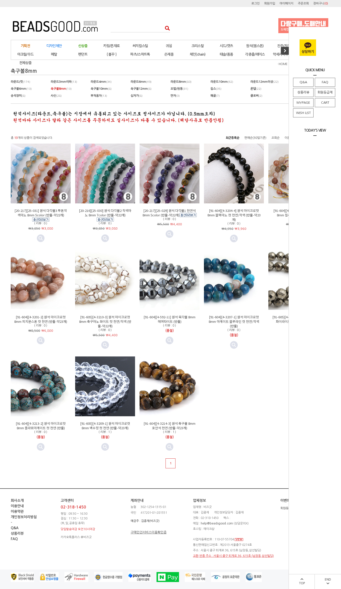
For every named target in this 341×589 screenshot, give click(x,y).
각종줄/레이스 (255, 54)
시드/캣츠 (226, 46)
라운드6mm (141, 81)
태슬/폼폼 (226, 54)
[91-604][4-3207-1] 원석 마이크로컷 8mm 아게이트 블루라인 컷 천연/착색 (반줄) (234, 321)
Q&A (303, 82)
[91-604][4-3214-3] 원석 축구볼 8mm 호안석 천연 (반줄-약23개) (169, 425)
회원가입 (269, 3)
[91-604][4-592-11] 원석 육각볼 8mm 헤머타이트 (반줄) (169, 319)
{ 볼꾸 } (112, 54)
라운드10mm (221, 81)
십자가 (137, 95)
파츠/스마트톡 (140, 54)
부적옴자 (99, 95)
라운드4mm (101, 81)
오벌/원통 (179, 88)
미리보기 (105, 238)
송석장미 (18, 95)
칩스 (215, 88)
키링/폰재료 (111, 46)
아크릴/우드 (25, 54)
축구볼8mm (61, 88)
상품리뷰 (303, 92)
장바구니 (320, 3)
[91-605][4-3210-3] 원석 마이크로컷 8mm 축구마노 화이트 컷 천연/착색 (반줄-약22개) (105, 321)
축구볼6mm (21, 88)
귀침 (169, 46)
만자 (175, 95)
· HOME (282, 64)
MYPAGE (303, 102)
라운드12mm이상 (264, 81)
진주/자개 (284, 46)
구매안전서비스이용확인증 (149, 532)
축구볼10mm (101, 88)
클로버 (256, 95)
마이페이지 (286, 3)
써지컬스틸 (140, 46)
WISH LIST (303, 112)
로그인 (255, 3)
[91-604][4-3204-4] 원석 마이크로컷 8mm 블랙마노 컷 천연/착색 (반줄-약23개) (234, 215)
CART (325, 102)
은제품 (168, 54)
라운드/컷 (20, 81)
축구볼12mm (141, 88)
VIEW (239, 539)
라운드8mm (180, 81)
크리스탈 (197, 46)
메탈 (54, 54)
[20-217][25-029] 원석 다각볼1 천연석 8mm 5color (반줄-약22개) (169, 212)
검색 (166, 28)
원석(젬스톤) (255, 46)
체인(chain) (198, 54)
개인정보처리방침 (24, 517)
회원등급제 (325, 92)
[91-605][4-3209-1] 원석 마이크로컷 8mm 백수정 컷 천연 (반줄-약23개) (105, 425)
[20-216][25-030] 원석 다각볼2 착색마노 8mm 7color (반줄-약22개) (105, 212)
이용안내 (17, 506)
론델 (255, 88)
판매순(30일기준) (255, 137)
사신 (56, 95)
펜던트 (82, 54)
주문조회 (303, 3)
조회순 (275, 137)
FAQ (325, 82)
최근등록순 (232, 137)
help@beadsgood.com (217, 523)
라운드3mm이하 (64, 81)
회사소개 (17, 500)
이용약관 (17, 511)
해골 (215, 95)
